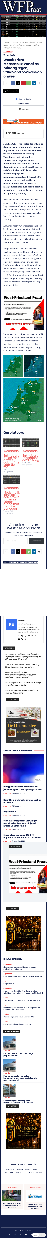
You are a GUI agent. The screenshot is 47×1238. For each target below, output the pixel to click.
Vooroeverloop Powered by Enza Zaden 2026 (22, 1000)
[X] (18, 83)
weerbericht (33, 562)
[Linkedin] (34, 83)
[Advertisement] (23, 592)
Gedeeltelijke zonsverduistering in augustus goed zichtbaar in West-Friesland (20, 675)
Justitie (6, 1050)
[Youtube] (19, 638)
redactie (27, 99)
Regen (26, 562)
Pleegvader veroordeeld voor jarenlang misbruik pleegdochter (22, 788)
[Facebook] (13, 83)
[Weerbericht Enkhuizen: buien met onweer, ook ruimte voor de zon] (11, 442)
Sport (5, 997)
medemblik (12, 562)
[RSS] (32, 635)
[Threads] (25, 638)
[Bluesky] (22, 638)
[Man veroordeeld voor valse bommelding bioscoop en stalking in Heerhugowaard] (9, 1065)
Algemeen (8, 52)
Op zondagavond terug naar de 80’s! (18, 1017)
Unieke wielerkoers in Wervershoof (17, 1024)
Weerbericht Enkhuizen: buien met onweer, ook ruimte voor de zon (11, 459)
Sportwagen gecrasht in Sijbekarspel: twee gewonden (12, 1205)
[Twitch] (26, 1234)
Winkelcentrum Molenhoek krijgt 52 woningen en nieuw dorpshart (22, 665)
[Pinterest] (23, 83)
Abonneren (36, 540)
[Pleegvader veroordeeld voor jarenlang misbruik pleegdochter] (23, 768)
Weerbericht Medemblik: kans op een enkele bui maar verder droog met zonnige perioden (11, 498)
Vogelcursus (9, 811)
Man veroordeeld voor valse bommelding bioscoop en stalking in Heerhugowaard (20, 1078)
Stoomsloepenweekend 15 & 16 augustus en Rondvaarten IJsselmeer (22, 836)
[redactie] (17, 99)
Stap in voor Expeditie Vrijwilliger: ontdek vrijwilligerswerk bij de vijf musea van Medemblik (23, 656)
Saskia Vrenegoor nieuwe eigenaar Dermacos (35, 1206)
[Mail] (29, 635)
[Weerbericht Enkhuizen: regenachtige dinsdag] (30, 442)
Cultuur (6, 1014)
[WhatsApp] (28, 83)
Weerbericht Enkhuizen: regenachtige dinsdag (30, 455)
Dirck (7, 664)
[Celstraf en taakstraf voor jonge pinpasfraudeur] (9, 1043)
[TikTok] (21, 1234)
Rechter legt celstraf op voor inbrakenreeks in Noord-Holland (18, 1102)
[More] (39, 83)
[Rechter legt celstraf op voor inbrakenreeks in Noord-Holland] (9, 1090)
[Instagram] (22, 635)
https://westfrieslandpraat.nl (26, 624)
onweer (20, 562)
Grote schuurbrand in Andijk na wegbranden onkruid (23, 683)
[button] (39, 1235)
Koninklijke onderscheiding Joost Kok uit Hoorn (22, 801)
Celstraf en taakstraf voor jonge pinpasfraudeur (18, 1054)
